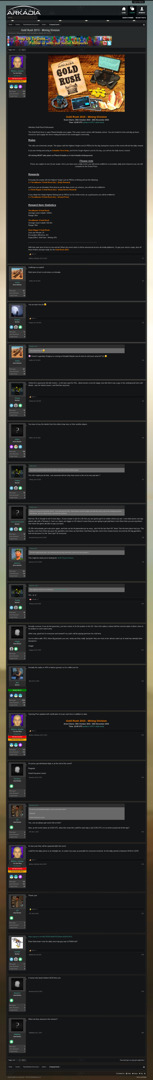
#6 (143, 438)
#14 (143, 777)
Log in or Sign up (138, 2)
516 (24, 91)
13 (24, 332)
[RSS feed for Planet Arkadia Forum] (144, 1073)
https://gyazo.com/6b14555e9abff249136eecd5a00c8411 (50, 937)
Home (124, 13)
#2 (143, 281)
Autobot (17, 952)
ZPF (17, 820)
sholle (17, 282)
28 (24, 295)
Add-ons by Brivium (24, 1077)
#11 (143, 650)
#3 (143, 323)
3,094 (23, 700)
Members (142, 13)
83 (24, 705)
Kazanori (17, 779)
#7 (143, 479)
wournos (17, 563)
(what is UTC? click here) (93, 122)
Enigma (17, 320)
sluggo (17, 641)
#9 (143, 562)
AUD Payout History (66, 558)
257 (24, 291)
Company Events (21, 33)
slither (17, 439)
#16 (143, 864)
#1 (143, 258)
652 (24, 571)
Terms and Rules (141, 1077)
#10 (143, 604)
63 (24, 96)
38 (24, 534)
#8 (143, 537)
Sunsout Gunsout (17, 522)
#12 (143, 681)
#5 (143, 401)
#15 (143, 832)
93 (24, 410)
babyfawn (17, 1034)
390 (24, 451)
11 (24, 964)
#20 (143, 1033)
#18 (143, 955)
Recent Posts (141, 18)
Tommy (17, 398)
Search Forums (127, 18)
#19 (143, 991)
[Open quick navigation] (144, 24)
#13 (143, 735)
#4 (143, 360)
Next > (24, 50)
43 (24, 576)
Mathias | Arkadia (38, 33)
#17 (143, 913)
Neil (17, 683)
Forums (132, 13)
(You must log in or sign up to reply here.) (132, 1060)
